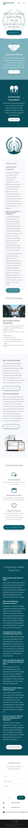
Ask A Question (14, 747)
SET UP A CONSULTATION (14, 527)
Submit (21, 797)
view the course (11, 388)
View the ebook (11, 426)
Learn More (14, 72)
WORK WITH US (14, 32)
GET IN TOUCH (13, 290)
